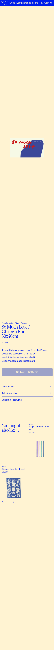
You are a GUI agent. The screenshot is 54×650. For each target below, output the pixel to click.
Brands (27, 2)
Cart (48, 2)
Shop (12, 2)
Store (35, 2)
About (19, 2)
